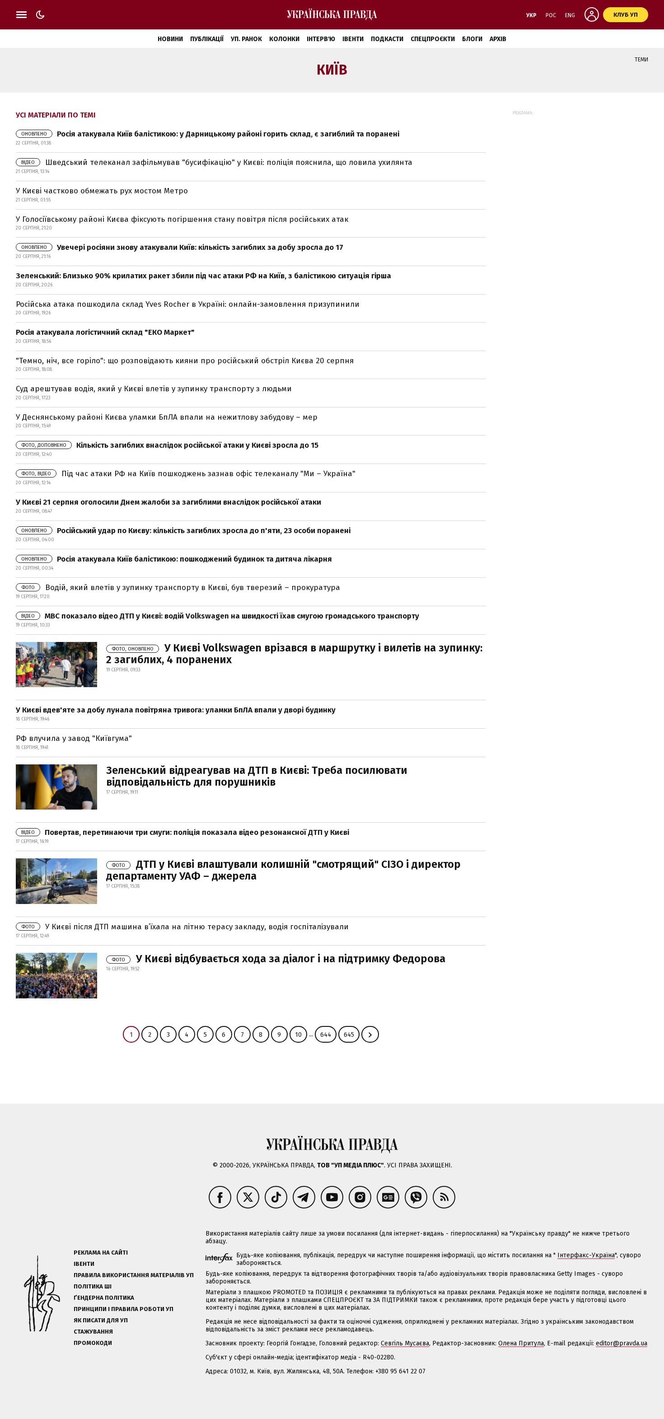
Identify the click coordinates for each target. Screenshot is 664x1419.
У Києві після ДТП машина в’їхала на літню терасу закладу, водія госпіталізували (185, 927)
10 (298, 1035)
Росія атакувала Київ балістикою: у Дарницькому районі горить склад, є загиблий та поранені (210, 134)
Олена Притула (521, 1343)
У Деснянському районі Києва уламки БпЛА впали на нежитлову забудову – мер (167, 417)
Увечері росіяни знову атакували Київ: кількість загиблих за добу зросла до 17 (182, 247)
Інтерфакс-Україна (586, 1255)
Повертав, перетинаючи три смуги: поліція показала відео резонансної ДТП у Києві (185, 832)
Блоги (472, 39)
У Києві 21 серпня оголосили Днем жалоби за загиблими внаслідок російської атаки (168, 502)
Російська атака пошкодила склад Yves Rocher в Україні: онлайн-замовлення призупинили (188, 304)
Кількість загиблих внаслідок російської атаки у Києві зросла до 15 (169, 445)
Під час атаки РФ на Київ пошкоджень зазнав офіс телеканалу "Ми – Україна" (188, 473)
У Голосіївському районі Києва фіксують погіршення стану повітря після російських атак (182, 219)
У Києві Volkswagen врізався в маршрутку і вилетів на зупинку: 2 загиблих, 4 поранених (294, 654)
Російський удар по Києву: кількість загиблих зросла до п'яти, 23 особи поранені (186, 530)
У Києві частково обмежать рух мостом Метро (102, 191)
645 (349, 1035)
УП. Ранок (246, 39)
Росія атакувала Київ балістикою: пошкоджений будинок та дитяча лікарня (176, 559)
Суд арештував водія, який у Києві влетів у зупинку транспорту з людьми (154, 388)
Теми (641, 59)
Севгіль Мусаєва (405, 1343)
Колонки (284, 39)
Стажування (93, 1331)
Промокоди (93, 1342)
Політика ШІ (93, 1286)
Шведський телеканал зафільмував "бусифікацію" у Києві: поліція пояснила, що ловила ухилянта (216, 162)
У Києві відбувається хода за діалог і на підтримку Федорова (278, 958)
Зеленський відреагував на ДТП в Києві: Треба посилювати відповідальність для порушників (256, 776)
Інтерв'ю (321, 39)
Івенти (353, 39)
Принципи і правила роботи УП (123, 1309)
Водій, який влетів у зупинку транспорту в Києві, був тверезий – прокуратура (180, 587)
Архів (498, 39)
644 (325, 1035)
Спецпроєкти (433, 39)
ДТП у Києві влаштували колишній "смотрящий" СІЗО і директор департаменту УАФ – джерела (283, 870)
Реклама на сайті (101, 1252)
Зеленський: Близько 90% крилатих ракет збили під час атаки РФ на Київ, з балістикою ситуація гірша (203, 276)
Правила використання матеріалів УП (134, 1275)
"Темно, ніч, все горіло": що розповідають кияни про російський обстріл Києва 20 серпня (185, 360)
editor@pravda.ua (621, 1343)
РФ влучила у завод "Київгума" (74, 738)
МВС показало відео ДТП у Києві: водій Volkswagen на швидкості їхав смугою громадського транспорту (220, 616)
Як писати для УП (101, 1320)
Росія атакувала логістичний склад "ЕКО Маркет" (105, 332)
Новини (170, 39)
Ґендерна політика (104, 1297)
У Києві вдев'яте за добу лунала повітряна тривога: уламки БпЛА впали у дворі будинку (176, 710)
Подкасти (387, 39)
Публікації (207, 39)
